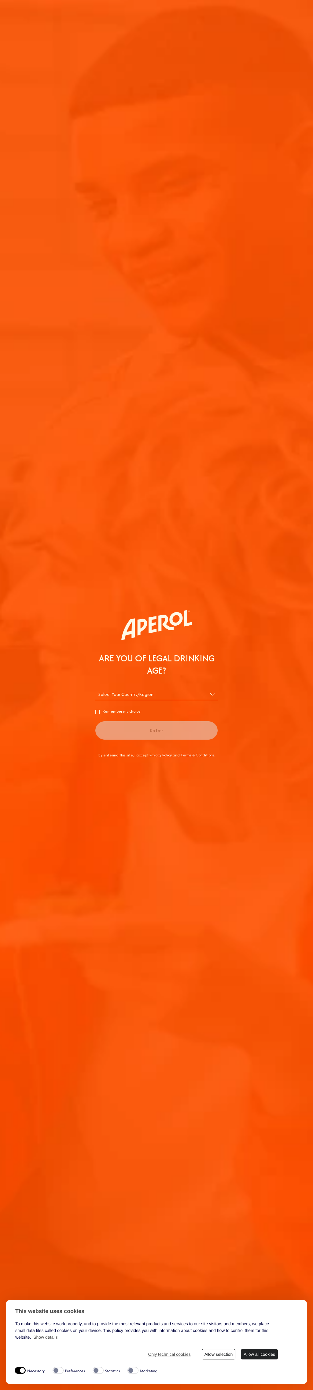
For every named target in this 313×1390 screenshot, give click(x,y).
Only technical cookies (169, 1354)
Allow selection (218, 1354)
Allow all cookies (259, 1354)
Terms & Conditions (197, 755)
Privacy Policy (160, 755)
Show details (45, 1337)
